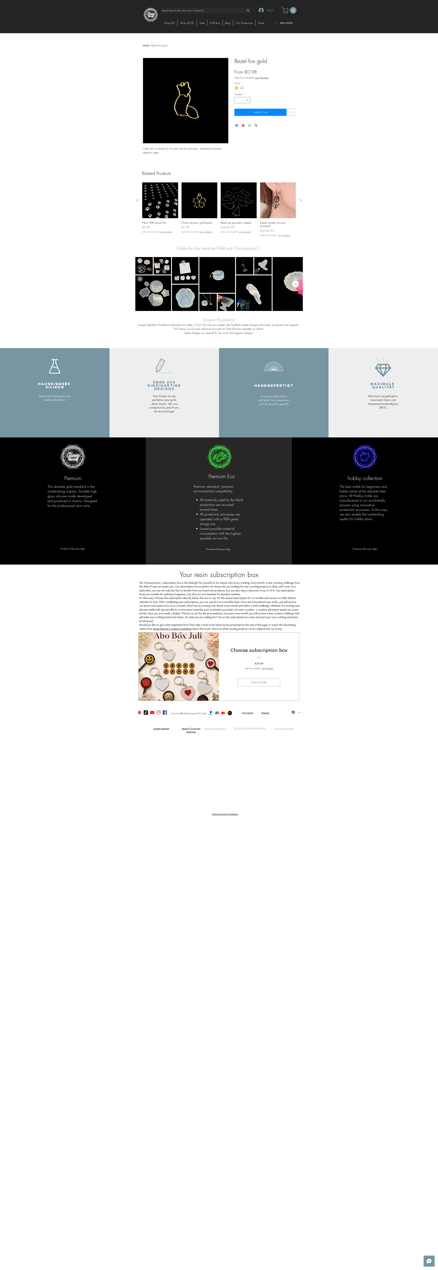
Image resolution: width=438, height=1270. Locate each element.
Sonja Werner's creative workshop (172, 628)
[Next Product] (301, 200)
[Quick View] (160, 200)
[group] (219, 209)
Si (243, 712)
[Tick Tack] (146, 712)
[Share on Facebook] (237, 125)
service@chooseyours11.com (188, 713)
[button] (290, 10)
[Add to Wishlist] (291, 112)
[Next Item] (295, 283)
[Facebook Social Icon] (165, 712)
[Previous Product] (137, 200)
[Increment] (248, 100)
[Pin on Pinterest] (243, 125)
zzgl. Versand (261, 77)
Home (146, 45)
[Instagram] (158, 712)
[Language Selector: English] (296, 712)
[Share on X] (256, 125)
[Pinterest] (139, 712)
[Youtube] (152, 712)
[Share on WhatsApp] (250, 125)
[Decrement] (237, 100)
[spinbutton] (242, 100)
